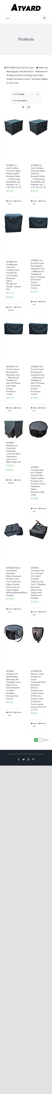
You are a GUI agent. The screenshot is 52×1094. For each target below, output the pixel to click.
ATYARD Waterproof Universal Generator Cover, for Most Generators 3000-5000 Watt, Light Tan (13, 452)
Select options (10, 308)
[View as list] (28, 107)
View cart (43, 67)
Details (18, 201)
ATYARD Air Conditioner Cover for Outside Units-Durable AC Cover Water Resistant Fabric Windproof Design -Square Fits (13, 275)
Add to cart (10, 202)
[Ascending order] (37, 94)
